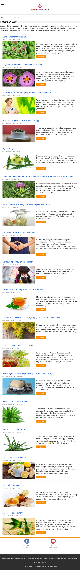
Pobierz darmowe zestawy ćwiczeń (66, 558)
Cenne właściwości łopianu (14, 37)
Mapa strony (43, 558)
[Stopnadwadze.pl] (40, 6)
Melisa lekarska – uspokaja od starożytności (22, 289)
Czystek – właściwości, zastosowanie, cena (22, 65)
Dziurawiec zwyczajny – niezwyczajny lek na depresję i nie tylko (31, 318)
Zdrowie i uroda (11, 18)
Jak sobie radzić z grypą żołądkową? (19, 232)
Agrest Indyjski (9, 148)
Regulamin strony (7, 558)
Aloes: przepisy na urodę (13, 429)
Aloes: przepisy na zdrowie (14, 401)
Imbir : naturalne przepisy (14, 457)
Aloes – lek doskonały (12, 513)
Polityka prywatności (20, 558)
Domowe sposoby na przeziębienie (18, 262)
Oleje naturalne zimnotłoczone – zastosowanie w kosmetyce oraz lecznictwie (37, 176)
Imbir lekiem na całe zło (13, 485)
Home (4, 18)
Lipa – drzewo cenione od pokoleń (18, 345)
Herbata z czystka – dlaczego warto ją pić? (22, 120)
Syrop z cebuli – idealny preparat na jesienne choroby (27, 204)
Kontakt (36, 558)
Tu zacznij (52, 558)
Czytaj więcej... (41, 56)
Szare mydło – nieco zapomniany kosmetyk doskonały (27, 373)
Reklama (30, 558)
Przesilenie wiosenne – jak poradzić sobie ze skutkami (27, 92)
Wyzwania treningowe (40, 562)
